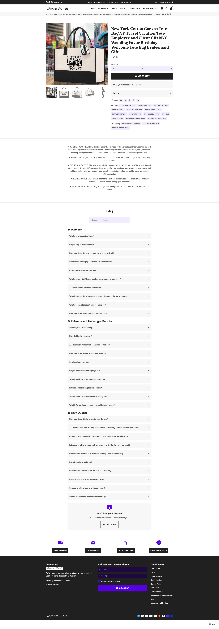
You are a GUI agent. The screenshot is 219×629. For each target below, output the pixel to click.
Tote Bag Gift (117, 118)
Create (123, 8)
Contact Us (135, 8)
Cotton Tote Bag (161, 105)
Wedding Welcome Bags (135, 118)
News (153, 599)
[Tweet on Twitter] (165, 14)
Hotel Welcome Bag (134, 110)
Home (93, 8)
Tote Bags (103, 8)
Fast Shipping (60, 550)
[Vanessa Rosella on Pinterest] (49, 2)
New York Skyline (119, 114)
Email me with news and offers (111, 581)
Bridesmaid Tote (145, 105)
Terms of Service (157, 591)
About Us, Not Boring (159, 603)
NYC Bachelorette (151, 114)
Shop (113, 8)
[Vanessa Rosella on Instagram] (52, 2)
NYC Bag (165, 114)
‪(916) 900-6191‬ (53, 584)
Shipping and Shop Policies (162, 595)
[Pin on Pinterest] (168, 14)
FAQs (153, 572)
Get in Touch (109, 524)
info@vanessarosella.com (58, 580)
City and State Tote (151, 123)
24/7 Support (93, 550)
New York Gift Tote (153, 110)
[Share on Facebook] (163, 14)
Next (104, 54)
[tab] (142, 93)
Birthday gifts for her (131, 123)
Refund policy (156, 580)
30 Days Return (126, 550)
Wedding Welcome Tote (157, 118)
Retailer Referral (150, 8)
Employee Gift (118, 110)
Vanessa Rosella (62, 616)
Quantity (114, 64)
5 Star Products (158, 550)
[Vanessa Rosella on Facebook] (47, 2)
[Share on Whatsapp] (170, 14)
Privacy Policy (156, 576)
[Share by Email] (172, 14)
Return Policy (156, 584)
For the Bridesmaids (120, 128)
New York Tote (135, 114)
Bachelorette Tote (128, 105)
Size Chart (155, 587)
